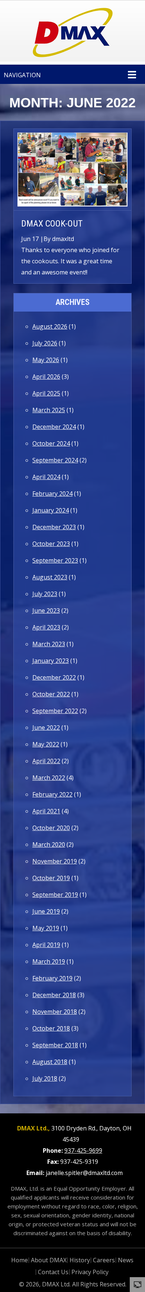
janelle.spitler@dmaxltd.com (84, 1173)
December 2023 (54, 527)
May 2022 (45, 744)
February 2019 (52, 978)
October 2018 (51, 1028)
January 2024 (50, 510)
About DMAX (49, 1260)
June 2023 (46, 610)
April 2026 (46, 376)
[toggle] (137, 1284)
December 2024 (54, 427)
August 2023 (49, 577)
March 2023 (48, 644)
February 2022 (52, 794)
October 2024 (51, 443)
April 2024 (46, 477)
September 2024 (55, 460)
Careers (104, 1260)
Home (19, 1260)
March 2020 (48, 844)
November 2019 (54, 861)
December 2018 (54, 995)
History (80, 1260)
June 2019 (46, 911)
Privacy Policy (90, 1272)
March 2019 (48, 961)
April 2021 (46, 811)
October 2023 (51, 544)
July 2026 (44, 343)
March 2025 (48, 410)
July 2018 (44, 1078)
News (125, 1260)
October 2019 (51, 878)
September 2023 (55, 560)
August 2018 (49, 1062)
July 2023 (44, 594)
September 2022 (55, 711)
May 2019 (45, 928)
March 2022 (48, 778)
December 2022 (54, 677)
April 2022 (46, 761)
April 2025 (46, 393)
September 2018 (55, 1045)
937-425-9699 (83, 1150)
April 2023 (46, 627)
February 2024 (52, 493)
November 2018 (54, 1012)
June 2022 (46, 727)
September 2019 (55, 895)
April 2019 (46, 945)
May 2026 (45, 360)
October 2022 (51, 694)
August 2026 (49, 326)
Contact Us (53, 1272)
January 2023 (50, 661)
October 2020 (51, 828)
